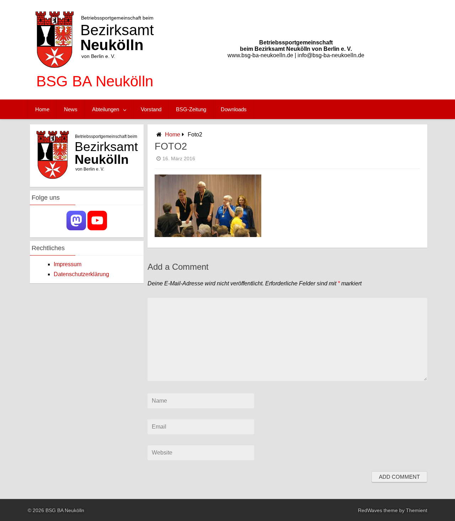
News (70, 109)
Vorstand (151, 109)
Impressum (67, 264)
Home (42, 109)
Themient (416, 510)
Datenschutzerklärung (81, 274)
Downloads (234, 109)
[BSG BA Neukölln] (95, 92)
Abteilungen (105, 109)
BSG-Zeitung (191, 109)
